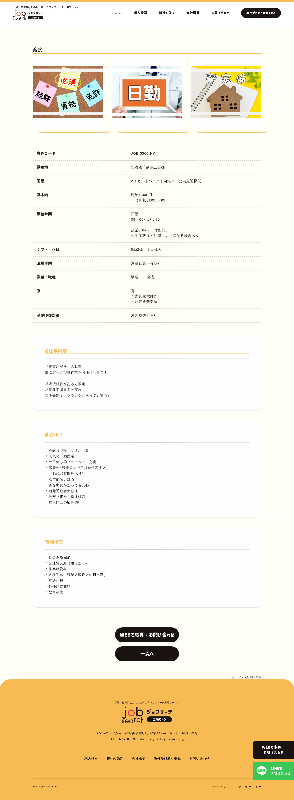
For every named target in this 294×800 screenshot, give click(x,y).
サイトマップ (218, 786)
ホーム (118, 12)
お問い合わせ (220, 12)
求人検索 (140, 12)
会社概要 (193, 12)
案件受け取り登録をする (260, 13)
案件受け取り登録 (167, 758)
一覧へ (147, 653)
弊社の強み (166, 12)
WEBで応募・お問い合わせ (273, 749)
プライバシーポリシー (248, 786)
